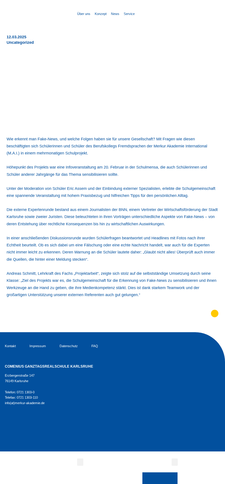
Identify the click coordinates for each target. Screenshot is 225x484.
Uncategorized (20, 42)
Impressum (37, 346)
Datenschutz (69, 346)
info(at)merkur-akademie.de (25, 403)
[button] (80, 462)
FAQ (94, 346)
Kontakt (10, 346)
